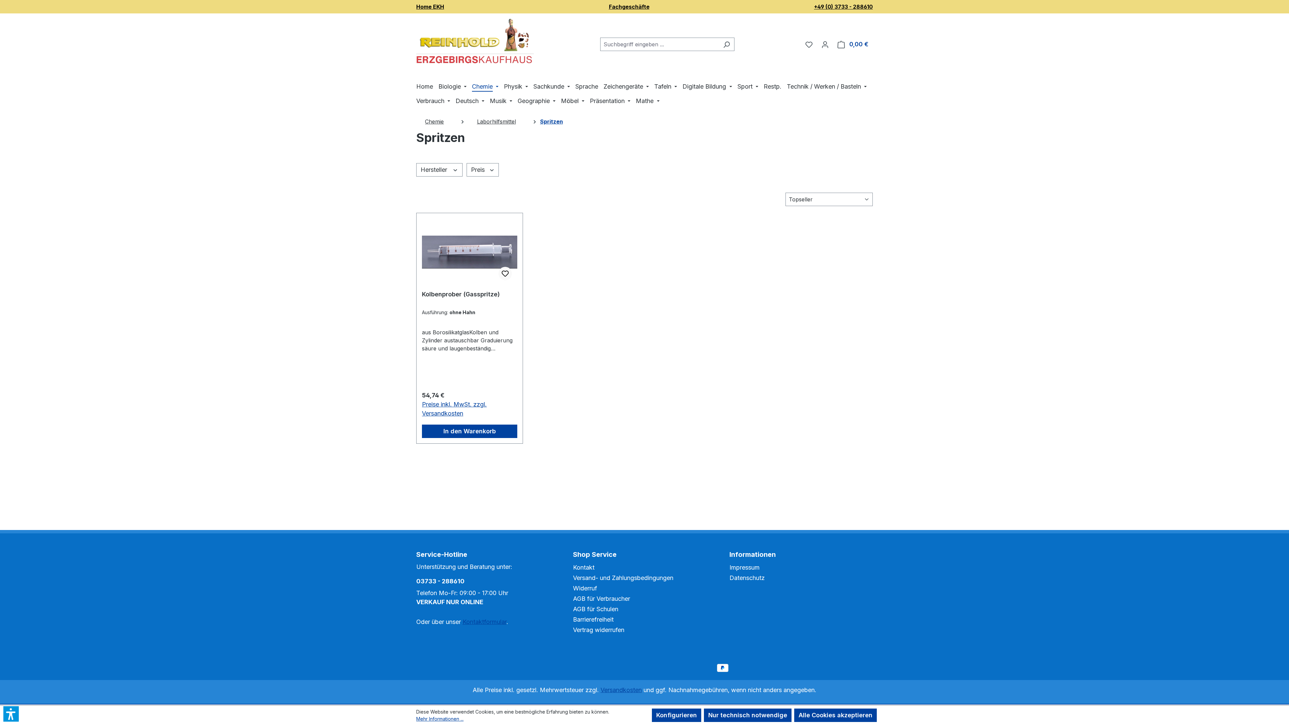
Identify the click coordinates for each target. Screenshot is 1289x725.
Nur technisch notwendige (747, 715)
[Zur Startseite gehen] (475, 42)
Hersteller (435, 169)
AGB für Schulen (595, 609)
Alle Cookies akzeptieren (835, 715)
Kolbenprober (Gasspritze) (461, 294)
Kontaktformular (485, 621)
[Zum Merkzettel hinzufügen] (505, 273)
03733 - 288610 (440, 581)
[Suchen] (726, 44)
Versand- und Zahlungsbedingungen (623, 577)
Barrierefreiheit (593, 619)
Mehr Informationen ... (440, 719)
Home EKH (430, 6)
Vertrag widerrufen (598, 629)
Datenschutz (747, 577)
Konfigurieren (676, 715)
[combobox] (659, 44)
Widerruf (585, 588)
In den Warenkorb (469, 431)
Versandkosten (621, 689)
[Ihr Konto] (825, 44)
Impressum (744, 567)
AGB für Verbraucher (601, 598)
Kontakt (583, 567)
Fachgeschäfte (629, 6)
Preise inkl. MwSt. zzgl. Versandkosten (454, 409)
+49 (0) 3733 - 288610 (843, 6)
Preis (478, 169)
